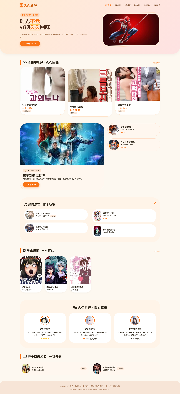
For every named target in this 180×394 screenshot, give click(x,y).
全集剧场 (118, 5)
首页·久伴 (107, 5)
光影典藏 (127, 5)
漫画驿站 (157, 5)
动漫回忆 (147, 5)
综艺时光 (137, 5)
